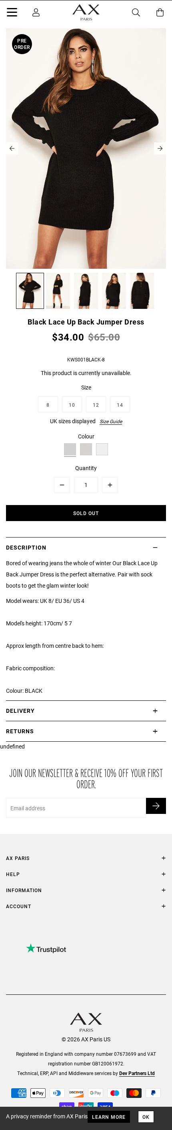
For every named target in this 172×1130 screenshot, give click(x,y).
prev (12, 148)
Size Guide (111, 421)
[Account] (36, 12)
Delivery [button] (20, 710)
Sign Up (156, 806)
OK (146, 1117)
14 (120, 405)
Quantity (86, 468)
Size (86, 387)
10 (72, 405)
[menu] (12, 13)
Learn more (109, 1117)
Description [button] (26, 547)
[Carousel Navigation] (86, 148)
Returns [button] (20, 731)
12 (96, 405)
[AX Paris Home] (86, 12)
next (160, 148)
